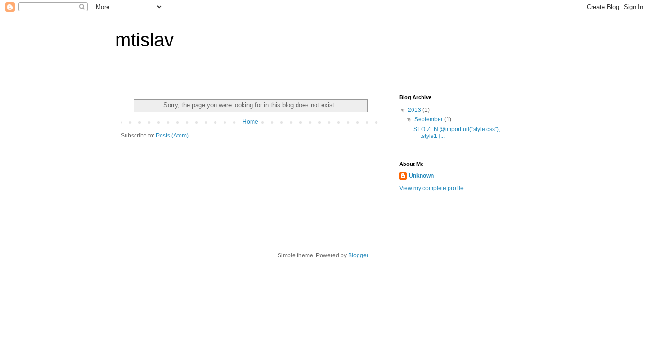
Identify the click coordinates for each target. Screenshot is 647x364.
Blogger (358, 255)
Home (250, 121)
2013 (415, 110)
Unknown (421, 176)
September (429, 119)
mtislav (144, 39)
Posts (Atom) (172, 135)
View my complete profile (431, 188)
